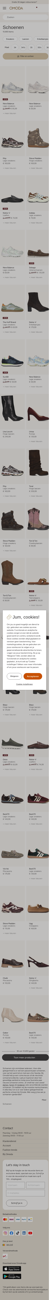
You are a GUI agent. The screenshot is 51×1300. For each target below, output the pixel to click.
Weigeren (14, 676)
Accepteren (33, 676)
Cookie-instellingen (24, 684)
